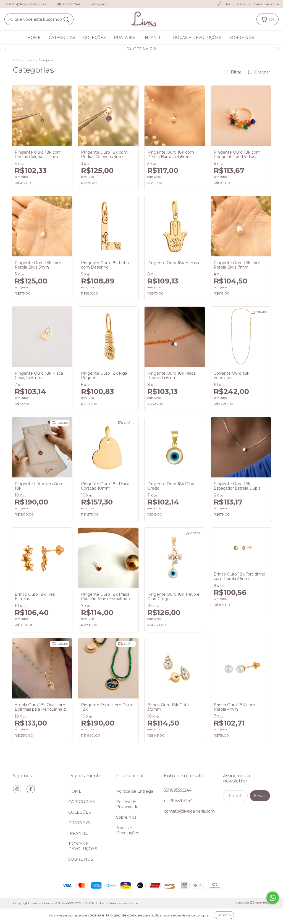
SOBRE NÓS (241, 37)
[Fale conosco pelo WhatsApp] (272, 898)
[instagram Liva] (17, 789)
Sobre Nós (126, 817)
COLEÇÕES (94, 37)
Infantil (30, 60)
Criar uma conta (265, 4)
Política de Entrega (134, 791)
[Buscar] (66, 19)
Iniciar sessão (236, 4)
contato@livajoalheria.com (25, 4)
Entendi (224, 915)
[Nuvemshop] (252, 903)
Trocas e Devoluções (127, 830)
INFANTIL (153, 37)
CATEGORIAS (62, 37)
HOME (34, 37)
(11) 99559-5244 (68, 4)
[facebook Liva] (31, 789)
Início (16, 60)
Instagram (98, 4)
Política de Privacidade (127, 804)
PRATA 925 (124, 37)
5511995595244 (178, 790)
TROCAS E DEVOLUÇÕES (196, 37)
